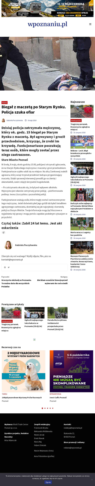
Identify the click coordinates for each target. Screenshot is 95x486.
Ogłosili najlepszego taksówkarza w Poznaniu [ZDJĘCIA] (33, 323)
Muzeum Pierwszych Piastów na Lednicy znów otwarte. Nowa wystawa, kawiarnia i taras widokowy (82, 261)
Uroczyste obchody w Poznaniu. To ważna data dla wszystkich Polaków (16, 282)
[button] (42, 408)
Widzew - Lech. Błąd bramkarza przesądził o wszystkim (81, 153)
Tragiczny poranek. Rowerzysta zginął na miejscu (11, 327)
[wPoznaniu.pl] (47, 24)
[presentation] (3, 380)
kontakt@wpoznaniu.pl (12, 259)
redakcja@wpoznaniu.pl (73, 428)
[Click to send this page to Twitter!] (9, 267)
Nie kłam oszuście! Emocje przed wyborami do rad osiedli (52, 280)
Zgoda (48, 482)
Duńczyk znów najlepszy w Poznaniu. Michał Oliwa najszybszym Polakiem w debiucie (82, 207)
